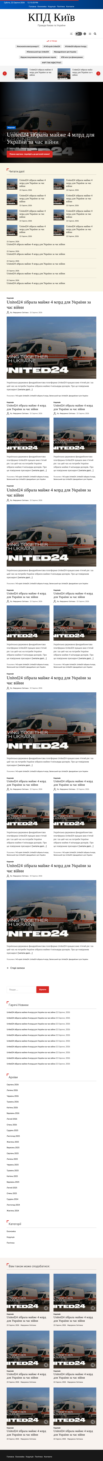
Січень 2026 (12, 1125)
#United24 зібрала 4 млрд (75, 46)
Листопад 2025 (13, 1136)
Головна (32, 6)
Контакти (70, 6)
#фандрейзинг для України (65, 52)
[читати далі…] (25, 389)
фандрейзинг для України (78, 396)
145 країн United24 (22, 396)
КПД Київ (51, 17)
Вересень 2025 (13, 1147)
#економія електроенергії (27, 46)
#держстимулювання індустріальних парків (38, 57)
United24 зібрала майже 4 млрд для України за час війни (37, 72)
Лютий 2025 (12, 1188)
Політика (61, 6)
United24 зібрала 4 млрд (39, 396)
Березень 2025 (13, 1182)
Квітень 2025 (12, 1176)
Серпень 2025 (13, 1153)
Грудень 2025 (12, 1130)
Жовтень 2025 (13, 1142)
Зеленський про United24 (58, 396)
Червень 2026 (13, 1096)
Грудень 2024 (12, 1199)
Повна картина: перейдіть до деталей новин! (30, 154)
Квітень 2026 (12, 1107)
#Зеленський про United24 (38, 52)
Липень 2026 (12, 1090)
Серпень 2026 (13, 1084)
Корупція (52, 6)
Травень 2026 (13, 1102)
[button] (5, 73)
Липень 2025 (12, 1159)
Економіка (42, 6)
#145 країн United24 (52, 46)
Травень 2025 (13, 1170)
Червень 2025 (13, 1165)
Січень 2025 (12, 1193)
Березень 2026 (13, 1113)
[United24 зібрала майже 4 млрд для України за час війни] (51, 348)
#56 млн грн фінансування (72, 57)
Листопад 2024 (13, 1205)
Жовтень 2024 (13, 1211)
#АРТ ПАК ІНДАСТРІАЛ (51, 63)
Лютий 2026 (12, 1119)
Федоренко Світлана (28, 148)
